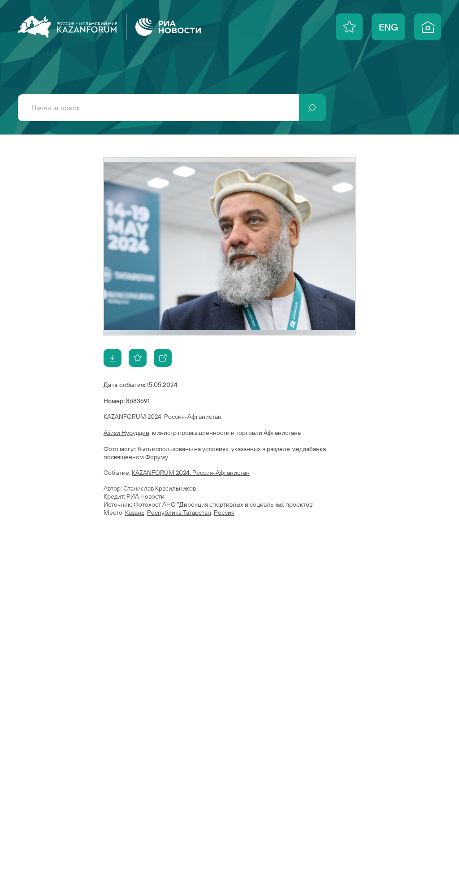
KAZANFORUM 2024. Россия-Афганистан (191, 473)
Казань (134, 512)
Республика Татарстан (179, 512)
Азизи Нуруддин (126, 433)
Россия (224, 512)
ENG (388, 27)
